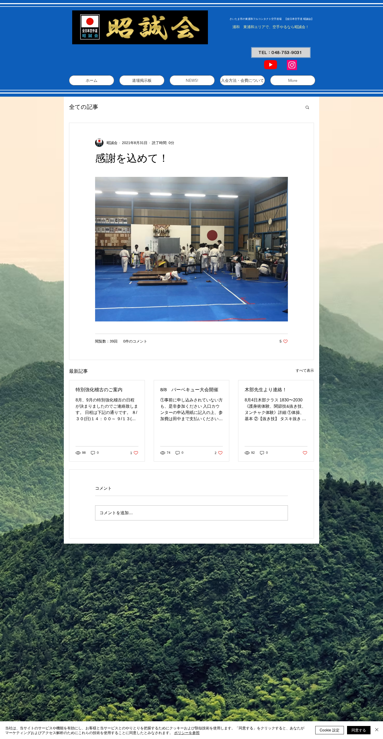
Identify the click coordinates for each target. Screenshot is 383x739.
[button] (307, 107)
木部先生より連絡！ (266, 389)
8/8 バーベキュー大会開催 (189, 389)
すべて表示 (305, 370)
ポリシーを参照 (187, 732)
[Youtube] (270, 64)
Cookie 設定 (329, 729)
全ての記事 (83, 107)
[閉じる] (377, 730)
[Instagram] (292, 65)
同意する (358, 729)
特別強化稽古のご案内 (99, 389)
